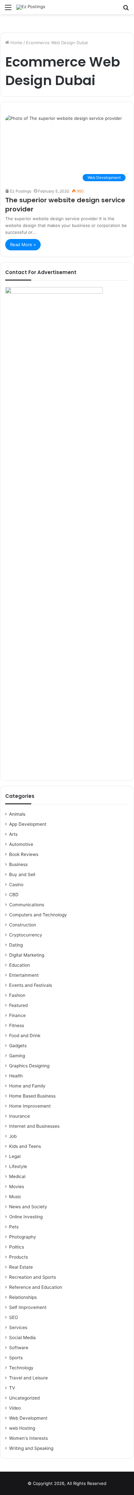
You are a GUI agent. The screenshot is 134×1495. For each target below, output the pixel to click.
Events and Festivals (30, 985)
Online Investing (26, 1216)
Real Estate (21, 1267)
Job (13, 1136)
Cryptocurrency (25, 934)
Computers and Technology (38, 914)
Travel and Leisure (28, 1377)
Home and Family (27, 1085)
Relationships (23, 1297)
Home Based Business (32, 1096)
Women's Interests (28, 1438)
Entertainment (24, 975)
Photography (22, 1236)
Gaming (17, 1055)
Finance (17, 1015)
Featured (18, 1005)
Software (18, 1347)
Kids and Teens (25, 1146)
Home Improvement (30, 1106)
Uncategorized (24, 1398)
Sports (16, 1357)
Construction (22, 924)
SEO (13, 1317)
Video (15, 1408)
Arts (13, 834)
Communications (26, 904)
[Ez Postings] (30, 7)
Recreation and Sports (32, 1277)
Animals (17, 814)
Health (16, 1075)
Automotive (21, 844)
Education (19, 965)
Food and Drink (24, 1035)
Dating (16, 945)
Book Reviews (23, 854)
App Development (28, 824)
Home (15, 42)
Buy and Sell (22, 874)
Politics (16, 1247)
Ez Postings (20, 191)
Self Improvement (28, 1307)
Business (18, 864)
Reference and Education (35, 1287)
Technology (21, 1367)
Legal (14, 1156)
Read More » (23, 244)
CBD (14, 894)
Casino (16, 884)
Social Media (22, 1337)
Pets (14, 1226)
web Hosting (22, 1428)
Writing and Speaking (31, 1448)
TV (12, 1387)
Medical (17, 1176)
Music (15, 1196)
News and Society (28, 1206)
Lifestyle (18, 1166)
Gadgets (18, 1045)
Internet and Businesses (34, 1126)
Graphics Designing (29, 1065)
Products (18, 1257)
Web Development (28, 1418)
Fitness (16, 1025)
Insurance (19, 1116)
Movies (16, 1186)
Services (18, 1327)
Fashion (17, 995)
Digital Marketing (26, 955)
